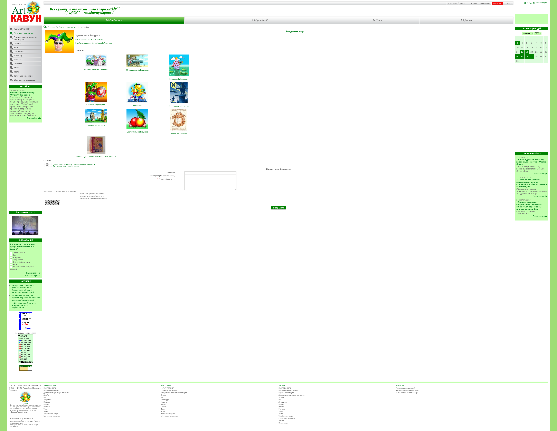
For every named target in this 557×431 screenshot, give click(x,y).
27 (531, 56)
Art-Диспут (497, 3)
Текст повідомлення (166, 179)
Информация (283, 423)
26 (527, 56)
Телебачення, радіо (23, 76)
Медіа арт (18, 55)
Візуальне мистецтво (24, 33)
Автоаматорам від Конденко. (96, 69)
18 (522, 52)
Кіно (16, 47)
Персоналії (52, 27)
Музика (17, 59)
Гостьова (473, 3)
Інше (14, 264)
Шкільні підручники (21, 262)
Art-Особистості (114, 20)
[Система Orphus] (25, 329)
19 (527, 52)
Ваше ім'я (171, 172)
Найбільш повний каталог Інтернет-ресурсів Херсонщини (24, 305)
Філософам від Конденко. (96, 105)
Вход (529, 3)
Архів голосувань (33, 275)
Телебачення (18, 253)
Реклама (18, 63)
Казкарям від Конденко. (178, 79)
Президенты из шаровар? (405, 388)
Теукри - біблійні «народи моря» (407, 390)
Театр (16, 72)
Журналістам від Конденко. (137, 70)
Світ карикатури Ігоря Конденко (66, 166)
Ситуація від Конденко (96, 125)
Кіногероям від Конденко (179, 106)
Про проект (485, 3)
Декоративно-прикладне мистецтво (25, 38)
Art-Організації (259, 20)
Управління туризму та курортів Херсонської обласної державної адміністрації (26, 297)
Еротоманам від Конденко (137, 132)
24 (517, 56)
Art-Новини (452, 3)
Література (19, 51)
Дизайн (17, 43)
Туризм (281, 420)
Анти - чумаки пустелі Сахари (407, 393)
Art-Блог (463, 3)
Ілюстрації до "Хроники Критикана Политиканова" (96, 157)
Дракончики (137, 106)
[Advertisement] (25, 167)
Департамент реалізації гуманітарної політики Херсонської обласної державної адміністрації (23, 288)
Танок (16, 68)
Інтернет (16, 257)
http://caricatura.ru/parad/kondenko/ (89, 39)
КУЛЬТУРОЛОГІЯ (22, 29)
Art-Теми (377, 20)
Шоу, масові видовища (24, 80)
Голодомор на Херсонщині (288, 390)
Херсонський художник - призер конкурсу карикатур (74, 164)
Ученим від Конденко (178, 133)
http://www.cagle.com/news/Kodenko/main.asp (93, 43)
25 (522, 56)
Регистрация (541, 3)
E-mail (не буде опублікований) (162, 176)
